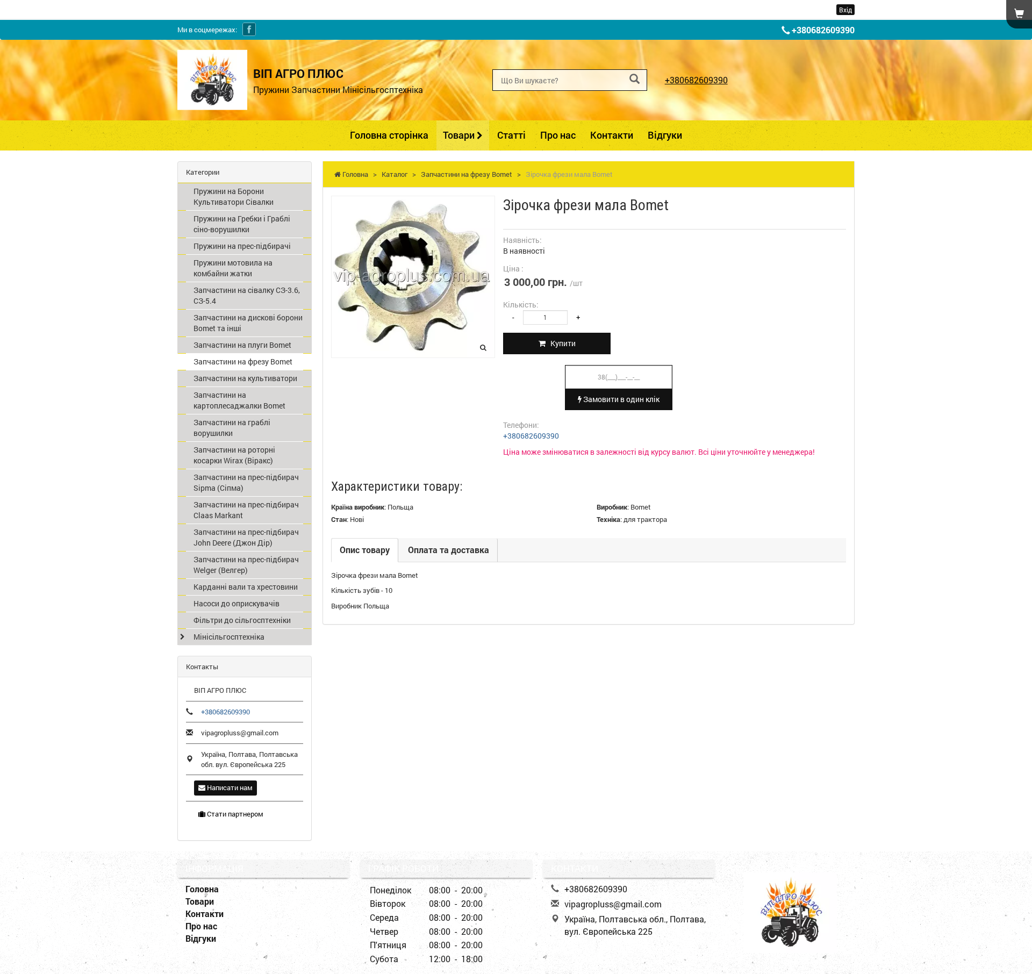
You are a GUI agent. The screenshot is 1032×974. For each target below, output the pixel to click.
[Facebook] (249, 29)
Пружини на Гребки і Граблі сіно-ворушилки (242, 223)
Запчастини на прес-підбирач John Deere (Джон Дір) (246, 537)
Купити (561, 343)
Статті (511, 134)
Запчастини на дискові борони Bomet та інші (248, 322)
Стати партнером (234, 814)
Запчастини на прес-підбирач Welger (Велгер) (246, 564)
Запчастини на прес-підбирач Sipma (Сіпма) (246, 482)
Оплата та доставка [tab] (448, 549)
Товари (460, 134)
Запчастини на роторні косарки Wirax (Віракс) (234, 455)
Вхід (845, 9)
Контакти (611, 134)
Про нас (558, 134)
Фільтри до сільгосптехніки (242, 620)
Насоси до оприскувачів (237, 603)
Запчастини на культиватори (245, 378)
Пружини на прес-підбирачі (242, 246)
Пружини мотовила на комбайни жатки (233, 267)
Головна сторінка (389, 134)
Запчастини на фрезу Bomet (243, 361)
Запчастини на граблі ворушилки (232, 427)
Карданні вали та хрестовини (246, 587)
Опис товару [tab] (365, 549)
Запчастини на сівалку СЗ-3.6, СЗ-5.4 (247, 295)
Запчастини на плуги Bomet (242, 345)
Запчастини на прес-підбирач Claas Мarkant (246, 509)
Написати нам (229, 787)
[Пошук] (634, 79)
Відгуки (665, 134)
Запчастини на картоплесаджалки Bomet (239, 400)
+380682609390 (823, 29)
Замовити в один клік (621, 399)
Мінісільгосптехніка (229, 637)
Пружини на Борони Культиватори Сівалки (234, 196)
